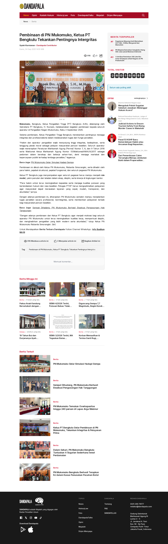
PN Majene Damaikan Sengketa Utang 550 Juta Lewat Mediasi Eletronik (130, 51)
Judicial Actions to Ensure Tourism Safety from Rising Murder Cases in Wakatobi (131, 126)
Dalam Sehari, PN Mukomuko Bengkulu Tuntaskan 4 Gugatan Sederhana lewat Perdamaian (74, 452)
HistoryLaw (83, 508)
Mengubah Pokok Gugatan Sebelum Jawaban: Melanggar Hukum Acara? (132, 107)
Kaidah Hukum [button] (47, 15)
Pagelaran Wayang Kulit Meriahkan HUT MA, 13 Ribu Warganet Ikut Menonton (129, 43)
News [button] (26, 15)
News (25, 21)
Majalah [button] (100, 15)
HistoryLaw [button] (62, 15)
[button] (143, 15)
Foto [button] (73, 15)
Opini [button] (34, 15)
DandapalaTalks (86, 518)
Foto (80, 513)
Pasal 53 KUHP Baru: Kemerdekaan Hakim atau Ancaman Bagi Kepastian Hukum (130, 143)
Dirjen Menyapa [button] (114, 15)
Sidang (22, 332)
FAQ (106, 508)
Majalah (82, 527)
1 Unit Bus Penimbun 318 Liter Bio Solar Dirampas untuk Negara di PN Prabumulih (129, 58)
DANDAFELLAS (110, 513)
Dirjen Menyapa (85, 531)
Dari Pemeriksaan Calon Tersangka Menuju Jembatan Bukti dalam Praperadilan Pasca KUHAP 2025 (132, 159)
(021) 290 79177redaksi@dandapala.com (141, 505)
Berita (22, 300)
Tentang (108, 504)
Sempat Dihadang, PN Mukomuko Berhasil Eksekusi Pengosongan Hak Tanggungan (75, 386)
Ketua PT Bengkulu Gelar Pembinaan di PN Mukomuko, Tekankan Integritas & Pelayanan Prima (77, 430)
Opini (81, 522)
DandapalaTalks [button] (85, 15)
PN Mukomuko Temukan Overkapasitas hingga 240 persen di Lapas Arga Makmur (75, 407)
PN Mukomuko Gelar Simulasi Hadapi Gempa (52, 162)
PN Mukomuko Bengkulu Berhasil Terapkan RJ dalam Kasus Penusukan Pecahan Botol (76, 473)
